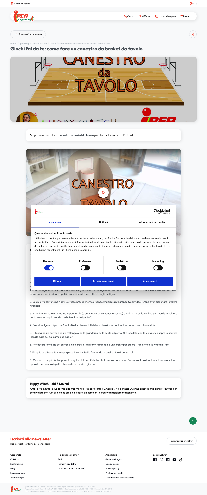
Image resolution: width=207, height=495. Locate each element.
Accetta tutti (150, 281)
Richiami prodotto (67, 463)
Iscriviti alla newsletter (182, 440)
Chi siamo (15, 459)
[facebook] (155, 460)
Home (13, 43)
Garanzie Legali (113, 459)
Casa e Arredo (39, 43)
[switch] (85, 267)
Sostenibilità (16, 463)
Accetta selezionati (103, 281)
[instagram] (161, 460)
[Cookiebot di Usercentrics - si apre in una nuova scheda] (158, 211)
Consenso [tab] (55, 222)
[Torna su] (193, 421)
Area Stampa (17, 477)
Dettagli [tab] (103, 222)
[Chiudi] (191, 46)
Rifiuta (57, 281)
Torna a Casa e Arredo (30, 34)
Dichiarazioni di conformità (71, 468)
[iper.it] (24, 16)
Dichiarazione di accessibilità (119, 477)
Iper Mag (24, 43)
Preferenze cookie (114, 472)
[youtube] (174, 460)
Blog (12, 468)
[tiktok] (181, 460)
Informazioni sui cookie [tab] (152, 222)
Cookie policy (112, 463)
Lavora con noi (17, 472)
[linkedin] (168, 460)
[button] (103, 192)
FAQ (60, 459)
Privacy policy (112, 468)
